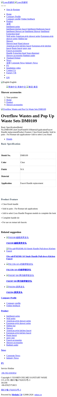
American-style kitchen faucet (18, 330)
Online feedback (13, 305)
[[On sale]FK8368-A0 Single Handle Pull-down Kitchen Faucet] (31, 251)
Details (9, 139)
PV (2, 363)
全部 (8, 24)
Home (9, 14)
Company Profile (8, 298)
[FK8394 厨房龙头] (15, 287)
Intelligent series (13, 316)
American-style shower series (18, 321)
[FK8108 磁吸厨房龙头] (17, 237)
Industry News (12, 358)
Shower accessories (14, 105)
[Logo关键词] (28, 2)
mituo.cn (38, 395)
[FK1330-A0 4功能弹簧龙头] (19, 264)
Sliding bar (11, 326)
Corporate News (13, 355)
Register (16, 9)
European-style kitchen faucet (18, 333)
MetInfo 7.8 (17, 395)
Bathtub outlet (12, 345)
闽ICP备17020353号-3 (11, 390)
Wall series (10, 318)
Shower (9, 328)
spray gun (10, 338)
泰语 (35, 87)
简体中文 (22, 87)
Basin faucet (11, 335)
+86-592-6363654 (8, 373)
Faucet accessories (14, 340)
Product (9, 102)
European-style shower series (18, 323)
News (3, 350)
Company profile (13, 303)
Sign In (9, 9)
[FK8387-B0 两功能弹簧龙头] (20, 275)
